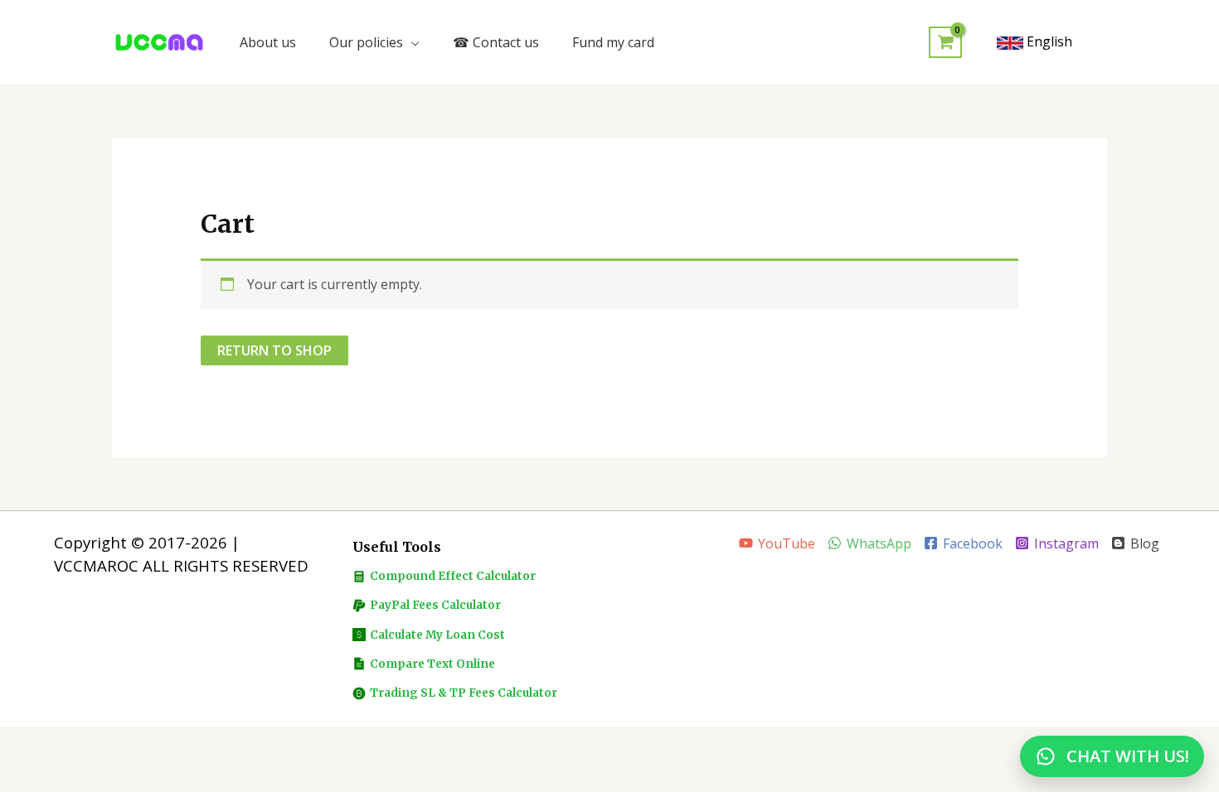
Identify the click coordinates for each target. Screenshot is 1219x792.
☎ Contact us (496, 42)
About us (268, 42)
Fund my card (613, 42)
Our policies (366, 42)
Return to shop (274, 350)
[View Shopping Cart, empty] (945, 43)
